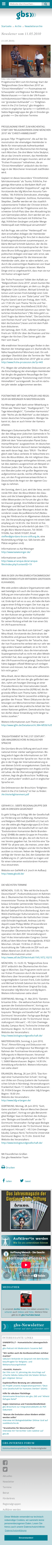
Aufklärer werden (12, 1509)
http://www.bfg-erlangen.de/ (16, 1100)
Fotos (31, 1312)
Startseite (6, 26)
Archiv (18, 26)
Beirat (6, 1492)
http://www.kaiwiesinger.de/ (16, 552)
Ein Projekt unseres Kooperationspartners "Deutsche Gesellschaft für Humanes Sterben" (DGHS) (25, 1387)
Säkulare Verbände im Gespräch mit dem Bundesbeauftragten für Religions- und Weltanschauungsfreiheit (26, 1361)
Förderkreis (9, 1498)
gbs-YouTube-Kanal (30, 1315)
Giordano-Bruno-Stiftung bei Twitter (26, 1470)
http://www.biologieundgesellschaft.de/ (21, 1035)
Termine (7, 1487)
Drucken (10, 1167)
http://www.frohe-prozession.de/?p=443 (22, 362)
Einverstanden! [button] (26, 1538)
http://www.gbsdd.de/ (12, 873)
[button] (7, 1180)
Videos (20, 1312)
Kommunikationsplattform (15, 1448)
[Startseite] (26, 15)
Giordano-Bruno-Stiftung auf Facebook (26, 1463)
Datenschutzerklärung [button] (15, 1530)
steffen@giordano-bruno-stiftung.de (20, 536)
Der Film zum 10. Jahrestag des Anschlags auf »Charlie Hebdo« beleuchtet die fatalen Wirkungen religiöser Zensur (25, 1375)
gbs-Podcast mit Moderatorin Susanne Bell (22, 1348)
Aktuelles (7, 1476)
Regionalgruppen (12, 1503)
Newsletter (8, 1481)
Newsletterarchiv (33, 26)
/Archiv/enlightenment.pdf (15, 794)
